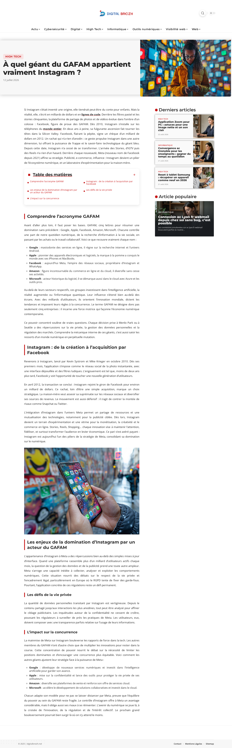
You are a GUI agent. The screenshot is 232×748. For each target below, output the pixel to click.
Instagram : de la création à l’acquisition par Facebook (109, 182)
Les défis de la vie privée (99, 189)
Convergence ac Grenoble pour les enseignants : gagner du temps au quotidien (174, 152)
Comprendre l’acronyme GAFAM (47, 181)
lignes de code (90, 114)
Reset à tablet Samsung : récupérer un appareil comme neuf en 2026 (174, 177)
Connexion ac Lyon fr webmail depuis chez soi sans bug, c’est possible (184, 220)
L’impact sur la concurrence (44, 198)
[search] (202, 13)
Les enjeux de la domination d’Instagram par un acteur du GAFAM (53, 191)
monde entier (52, 129)
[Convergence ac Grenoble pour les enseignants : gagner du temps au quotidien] (203, 153)
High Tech (13, 56)
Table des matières (52, 174)
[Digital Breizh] (116, 13)
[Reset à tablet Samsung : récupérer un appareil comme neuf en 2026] (203, 177)
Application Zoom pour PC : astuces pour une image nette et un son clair (174, 126)
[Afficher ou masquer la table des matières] (104, 175)
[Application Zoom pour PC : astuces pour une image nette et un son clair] (203, 126)
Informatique (165, 145)
